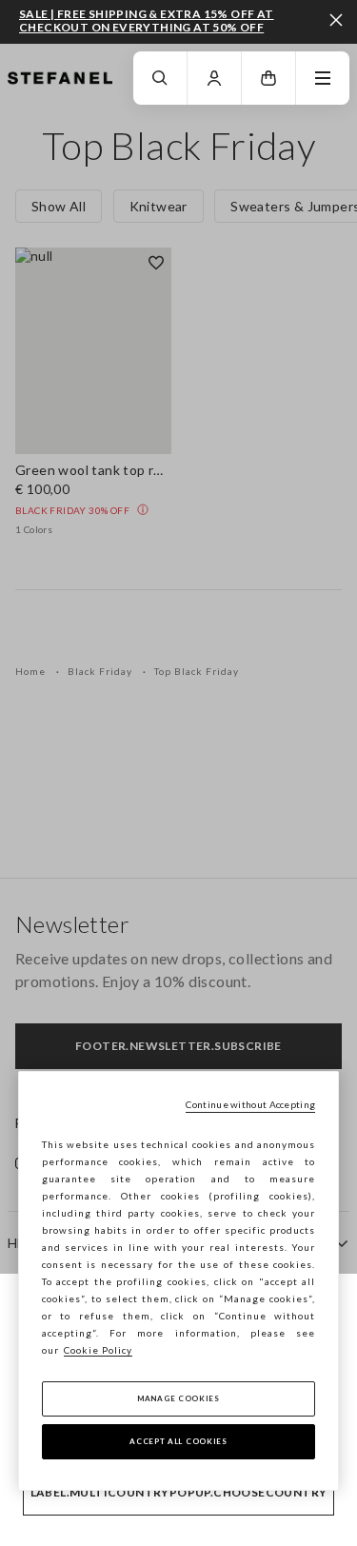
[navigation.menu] (322, 78)
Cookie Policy (98, 1350)
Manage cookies (178, 1398)
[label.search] (160, 78)
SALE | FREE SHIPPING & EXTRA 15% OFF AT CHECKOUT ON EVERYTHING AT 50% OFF (146, 20)
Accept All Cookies (178, 1441)
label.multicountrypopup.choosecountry (178, 1492)
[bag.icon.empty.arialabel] (268, 78)
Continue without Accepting (250, 1104)
